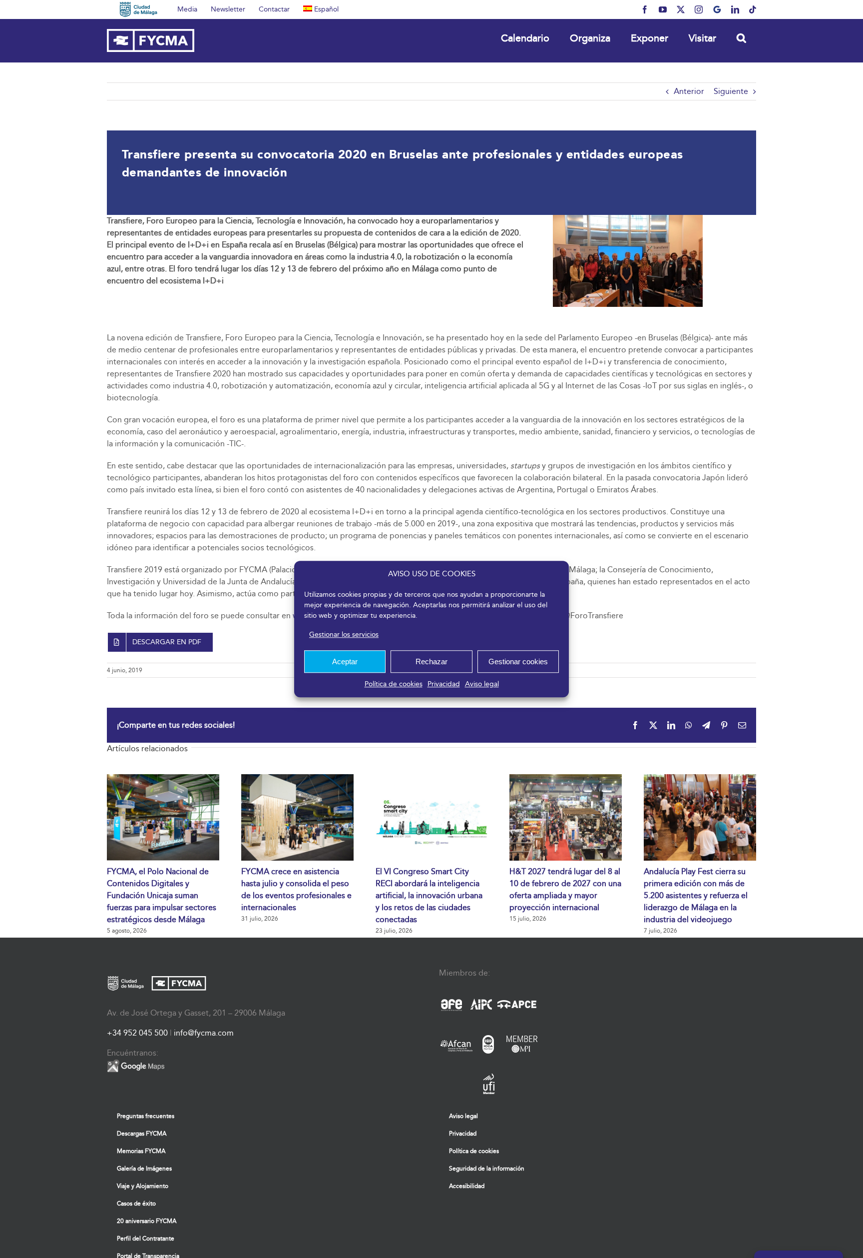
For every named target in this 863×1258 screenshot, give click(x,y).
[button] (741, 37)
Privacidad (444, 684)
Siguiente (731, 91)
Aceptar (345, 661)
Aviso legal (482, 684)
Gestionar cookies (518, 661)
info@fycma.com (204, 1033)
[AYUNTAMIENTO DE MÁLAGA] (138, 9)
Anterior (689, 91)
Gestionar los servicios (344, 634)
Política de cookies (394, 684)
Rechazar (431, 661)
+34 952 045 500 (137, 1033)
